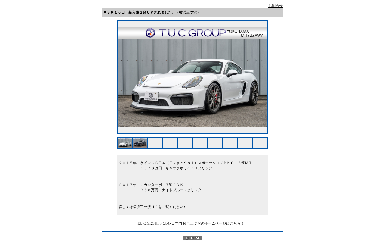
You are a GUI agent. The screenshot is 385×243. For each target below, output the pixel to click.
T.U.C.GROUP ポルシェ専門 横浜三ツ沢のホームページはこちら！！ (192, 223)
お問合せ (275, 6)
